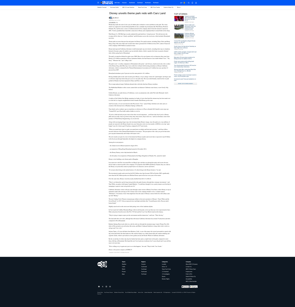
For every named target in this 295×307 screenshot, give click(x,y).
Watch (123, 269)
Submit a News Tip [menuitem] (168, 7)
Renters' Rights (165, 279)
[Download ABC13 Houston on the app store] (185, 286)
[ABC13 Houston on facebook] (98, 286)
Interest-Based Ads (148, 292)
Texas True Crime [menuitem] (142, 7)
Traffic (123, 266)
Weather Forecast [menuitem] (101, 7)
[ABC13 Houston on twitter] (102, 286)
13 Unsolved (165, 271)
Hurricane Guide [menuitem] (114, 7)
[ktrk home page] (102, 264)
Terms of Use (140, 292)
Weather (124, 264)
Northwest (148, 2)
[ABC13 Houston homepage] (106, 2)
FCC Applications (166, 292)
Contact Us (188, 266)
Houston (124, 2)
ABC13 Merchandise (191, 281)
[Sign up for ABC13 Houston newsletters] (110, 286)
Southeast (140, 2)
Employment (189, 271)
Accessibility (189, 279)
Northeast (155, 2)
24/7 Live (117, 2)
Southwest (132, 2)
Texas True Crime (166, 269)
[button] (98, 2)
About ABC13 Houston (192, 264)
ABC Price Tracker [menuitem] (155, 7)
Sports (163, 276)
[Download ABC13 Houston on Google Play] (194, 286)
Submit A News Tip (191, 276)
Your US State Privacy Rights (131, 292)
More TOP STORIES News (185, 83)
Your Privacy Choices (108, 292)
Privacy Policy (100, 292)
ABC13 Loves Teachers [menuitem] (128, 7)
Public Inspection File (157, 292)
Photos (124, 271)
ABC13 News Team (191, 269)
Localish (164, 264)
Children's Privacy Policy (119, 292)
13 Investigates (166, 274)
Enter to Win (189, 274)
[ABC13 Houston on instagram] (106, 286)
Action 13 (164, 266)
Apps (123, 274)
